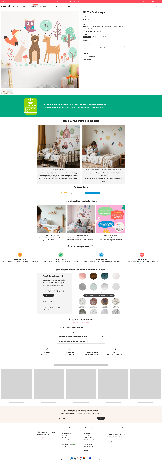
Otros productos (65, 442)
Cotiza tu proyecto (156, 1)
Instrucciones (87, 433)
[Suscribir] (123, 431)
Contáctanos (40, 439)
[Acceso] (156, 6)
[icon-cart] (159, 6)
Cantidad (85, 40)
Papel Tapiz (64, 437)
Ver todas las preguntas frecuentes (80, 322)
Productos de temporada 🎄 (68, 444)
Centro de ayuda (147, 1)
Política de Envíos (88, 444)
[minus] (84, 43)
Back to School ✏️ (66, 439)
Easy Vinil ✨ (67, 459)
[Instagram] (111, 441)
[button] (104, 47)
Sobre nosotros (40, 437)
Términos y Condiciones (89, 442)
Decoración (64, 435)
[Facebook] (108, 441)
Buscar (85, 431)
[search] (153, 6)
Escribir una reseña (92, 193)
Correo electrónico (63, 418)
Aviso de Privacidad (89, 439)
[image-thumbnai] (4, 91)
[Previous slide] (3, 2)
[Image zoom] (40, 49)
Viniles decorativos (66, 433)
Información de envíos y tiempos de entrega (92, 449)
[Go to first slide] (141, 2)
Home (63, 431)
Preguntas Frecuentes (89, 437)
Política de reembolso (89, 446)
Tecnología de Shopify (97, 459)
